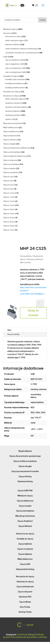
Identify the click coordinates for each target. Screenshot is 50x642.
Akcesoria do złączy (25, 534)
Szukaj (42, 20)
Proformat (22, 634)
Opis (9, 330)
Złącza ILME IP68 (25, 490)
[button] (15, 308)
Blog (31, 634)
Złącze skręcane (25, 592)
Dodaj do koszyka (33, 313)
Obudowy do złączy (25, 582)
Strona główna (25, 256)
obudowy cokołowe (35, 259)
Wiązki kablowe (25, 451)
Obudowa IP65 (25, 597)
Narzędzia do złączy (25, 576)
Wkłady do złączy (25, 496)
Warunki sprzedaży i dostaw (32, 637)
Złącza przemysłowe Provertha (25, 471)
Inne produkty (13, 334)
